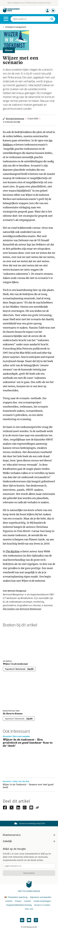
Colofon (8, 901)
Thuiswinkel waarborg (17, 897)
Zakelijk (7, 841)
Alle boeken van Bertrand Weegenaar (22, 609)
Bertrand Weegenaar (15, 118)
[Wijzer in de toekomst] (13, 643)
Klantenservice (12, 835)
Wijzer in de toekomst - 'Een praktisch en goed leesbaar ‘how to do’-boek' (28, 742)
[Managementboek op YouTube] (29, 920)
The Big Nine (13, 551)
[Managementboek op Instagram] (36, 920)
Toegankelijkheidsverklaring (19, 905)
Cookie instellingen (42, 901)
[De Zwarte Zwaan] (13, 693)
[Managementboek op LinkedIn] (22, 920)
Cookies (27, 901)
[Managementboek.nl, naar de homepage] (11, 12)
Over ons (29, 909)
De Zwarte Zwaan (13, 713)
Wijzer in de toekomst (15, 664)
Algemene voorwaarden (40, 897)
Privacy (18, 901)
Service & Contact (42, 905)
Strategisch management (15, 27)
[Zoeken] (51, 19)
